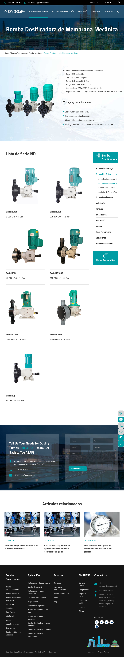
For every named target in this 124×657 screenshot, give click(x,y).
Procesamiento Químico (37, 598)
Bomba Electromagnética (106, 168)
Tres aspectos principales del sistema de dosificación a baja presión (98, 549)
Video (56, 598)
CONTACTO (107, 3)
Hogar (6, 53)
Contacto (108, 11)
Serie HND (11, 273)
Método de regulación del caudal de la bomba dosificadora (21, 547)
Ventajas (99, 209)
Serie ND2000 (12, 335)
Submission (77, 468)
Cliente (81, 611)
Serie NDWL (55, 212)
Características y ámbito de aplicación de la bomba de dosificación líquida (57, 549)
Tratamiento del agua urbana (39, 583)
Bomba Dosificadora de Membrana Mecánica (61, 53)
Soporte (96, 11)
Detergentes (101, 238)
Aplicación (83, 11)
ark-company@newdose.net (39, 3)
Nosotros (20, 11)
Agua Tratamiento (103, 232)
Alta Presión (101, 220)
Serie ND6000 (56, 335)
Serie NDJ (10, 396)
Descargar (57, 583)
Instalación (100, 203)
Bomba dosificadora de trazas (39, 630)
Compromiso (84, 590)
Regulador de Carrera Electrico (107, 192)
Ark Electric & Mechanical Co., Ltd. (28, 652)
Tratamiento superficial (37, 606)
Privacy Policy (103, 652)
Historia (82, 607)
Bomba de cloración (35, 587)
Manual (99, 226)
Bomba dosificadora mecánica (107, 244)
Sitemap (91, 652)
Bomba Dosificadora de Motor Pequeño (107, 179)
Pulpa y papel (33, 602)
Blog (55, 602)
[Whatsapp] (121, 438)
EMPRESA (94, 3)
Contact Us (100, 575)
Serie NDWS (11, 212)
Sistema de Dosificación (63, 11)
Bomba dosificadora (61, 594)
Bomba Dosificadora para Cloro (107, 197)
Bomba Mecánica (35, 53)
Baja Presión (101, 215)
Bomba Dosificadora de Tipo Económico (107, 188)
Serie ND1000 (56, 273)
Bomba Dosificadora (38, 11)
